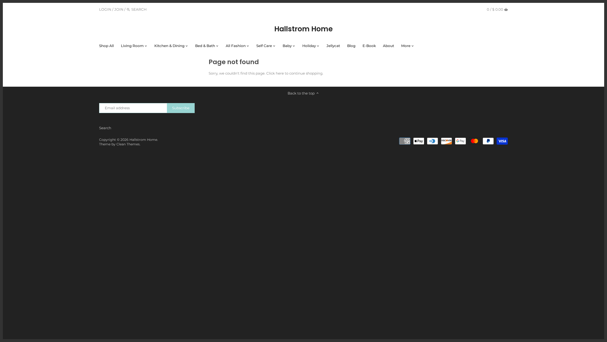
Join (118, 9)
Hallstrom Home (303, 29)
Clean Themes (128, 144)
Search (105, 128)
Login (105, 9)
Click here (275, 73)
